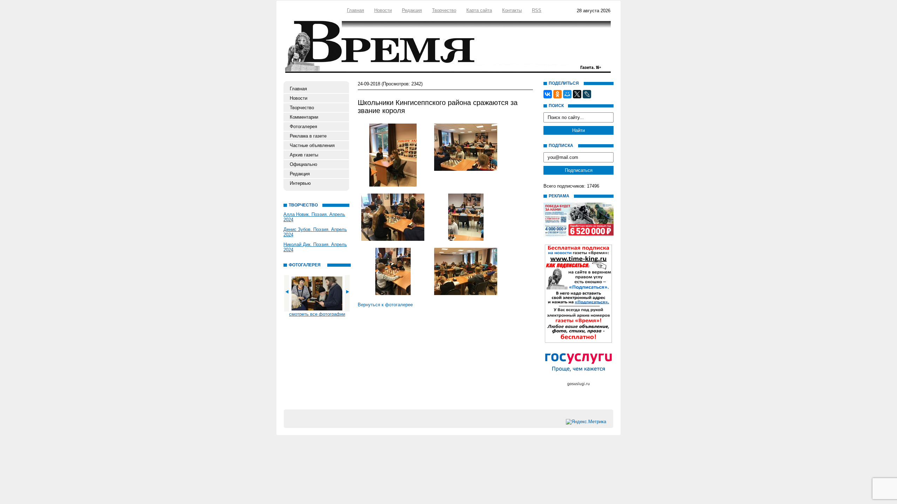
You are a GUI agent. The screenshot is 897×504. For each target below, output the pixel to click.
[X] (577, 94)
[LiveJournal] (587, 94)
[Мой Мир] (567, 94)
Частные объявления (312, 145)
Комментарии (304, 117)
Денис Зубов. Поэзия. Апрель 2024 (315, 232)
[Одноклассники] (557, 94)
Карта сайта (479, 10)
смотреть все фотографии (317, 314)
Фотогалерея (303, 126)
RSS (536, 10)
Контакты (512, 10)
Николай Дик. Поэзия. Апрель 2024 (315, 247)
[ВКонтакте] (547, 94)
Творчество (444, 10)
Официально (303, 164)
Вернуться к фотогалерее (385, 304)
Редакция (412, 10)
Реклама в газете (308, 136)
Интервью (300, 183)
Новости (383, 10)
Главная (355, 10)
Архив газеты (304, 155)
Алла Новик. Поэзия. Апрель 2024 (314, 217)
